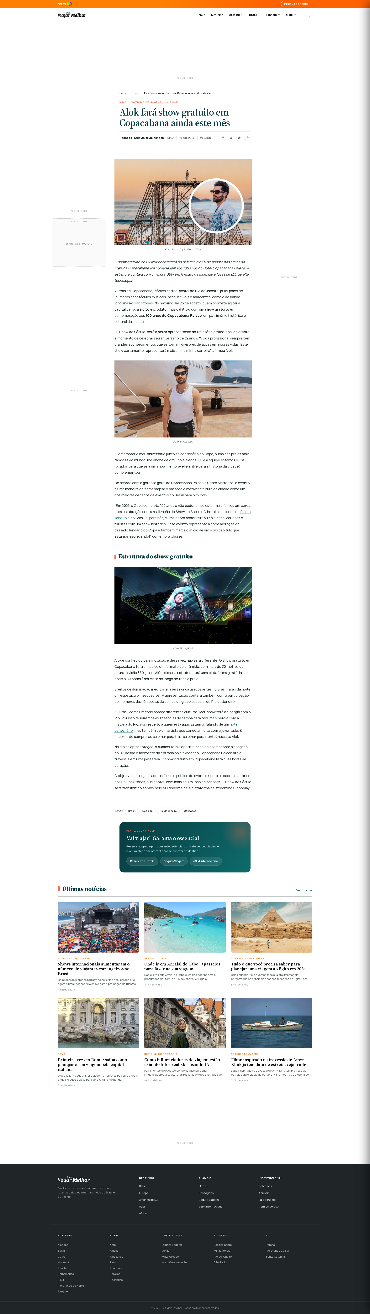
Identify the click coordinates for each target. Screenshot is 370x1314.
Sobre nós (265, 1186)
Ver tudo (302, 890)
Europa (144, 1193)
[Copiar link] (247, 138)
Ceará (62, 1256)
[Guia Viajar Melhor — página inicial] (72, 15)
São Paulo (220, 1262)
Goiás (165, 1250)
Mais (289, 15)
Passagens (206, 1193)
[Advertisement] (185, 50)
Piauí (61, 1280)
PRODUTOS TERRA (296, 4)
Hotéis (203, 1186)
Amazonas (116, 1256)
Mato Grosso (170, 1256)
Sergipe (63, 1291)
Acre (113, 1245)
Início (201, 15)
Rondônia (116, 1268)
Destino (234, 15)
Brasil (253, 15)
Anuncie (264, 1193)
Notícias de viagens (146, 102)
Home (123, 93)
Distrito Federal (172, 1245)
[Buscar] (308, 15)
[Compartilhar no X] (231, 138)
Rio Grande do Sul (277, 1250)
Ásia (142, 1206)
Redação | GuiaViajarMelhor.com (142, 138)
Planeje (271, 15)
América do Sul (148, 1200)
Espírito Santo (223, 1245)
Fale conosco (267, 1200)
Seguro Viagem (174, 861)
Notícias (217, 15)
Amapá (114, 1250)
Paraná (270, 1245)
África (143, 1213)
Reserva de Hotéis (142, 861)
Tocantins (116, 1280)
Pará (113, 1262)
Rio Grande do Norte (71, 1285)
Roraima (115, 1274)
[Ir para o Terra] (65, 4)
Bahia (61, 1250)
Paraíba (62, 1268)
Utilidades (190, 811)
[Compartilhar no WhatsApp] (239, 138)
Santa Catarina (275, 1256)
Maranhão (64, 1262)
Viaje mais (171, 102)
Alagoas (63, 1245)
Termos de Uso (269, 1206)
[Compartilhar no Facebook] (223, 138)
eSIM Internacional (205, 861)
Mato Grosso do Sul (174, 1262)
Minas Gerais (222, 1250)
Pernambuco (66, 1274)
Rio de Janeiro (168, 811)
